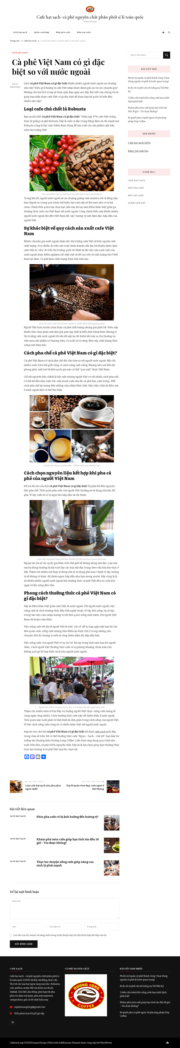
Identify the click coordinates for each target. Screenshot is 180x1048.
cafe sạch (100, 731)
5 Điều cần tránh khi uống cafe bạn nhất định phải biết (148, 99)
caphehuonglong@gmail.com (29, 1007)
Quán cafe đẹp (41, 32)
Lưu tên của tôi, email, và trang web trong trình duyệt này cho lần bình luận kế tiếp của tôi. (60, 935)
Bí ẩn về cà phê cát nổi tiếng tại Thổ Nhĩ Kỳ (148, 90)
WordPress (106, 1042)
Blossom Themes (71, 1042)
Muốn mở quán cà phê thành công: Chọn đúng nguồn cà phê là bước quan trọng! (149, 80)
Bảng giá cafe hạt (138, 151)
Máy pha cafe (63, 32)
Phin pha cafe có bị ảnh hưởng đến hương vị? (67, 816)
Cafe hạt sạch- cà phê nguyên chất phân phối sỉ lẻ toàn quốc (90, 17)
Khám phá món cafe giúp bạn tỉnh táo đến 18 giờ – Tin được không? (147, 109)
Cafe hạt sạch (20, 32)
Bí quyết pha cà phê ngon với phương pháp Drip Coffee (147, 119)
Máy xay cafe (84, 32)
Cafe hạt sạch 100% (139, 142)
